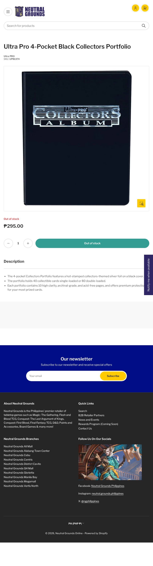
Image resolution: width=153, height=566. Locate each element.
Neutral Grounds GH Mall (18, 468)
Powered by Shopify (96, 533)
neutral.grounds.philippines (108, 493)
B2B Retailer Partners (91, 415)
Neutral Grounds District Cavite (22, 463)
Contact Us (85, 428)
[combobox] (76, 25)
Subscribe (113, 375)
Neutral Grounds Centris (18, 459)
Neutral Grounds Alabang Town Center (27, 450)
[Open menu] (8, 11)
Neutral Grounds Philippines (107, 485)
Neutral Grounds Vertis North (21, 485)
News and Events (88, 419)
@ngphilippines (90, 501)
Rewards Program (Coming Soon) (98, 424)
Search (82, 410)
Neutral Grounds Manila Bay (20, 477)
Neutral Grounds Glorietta (19, 472)
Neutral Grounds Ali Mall (18, 446)
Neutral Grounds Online (69, 533)
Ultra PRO (9, 56)
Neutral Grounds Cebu (17, 455)
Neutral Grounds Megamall (20, 481)
